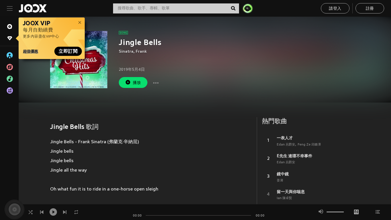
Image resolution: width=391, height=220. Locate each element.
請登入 (335, 9)
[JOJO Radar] (247, 8)
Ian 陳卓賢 (284, 198)
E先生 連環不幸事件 (294, 156)
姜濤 (280, 180)
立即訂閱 (68, 51)
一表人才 (285, 137)
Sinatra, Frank (133, 52)
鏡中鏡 (283, 174)
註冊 (370, 9)
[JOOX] (32, 8)
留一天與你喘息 (291, 191)
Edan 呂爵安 (286, 144)
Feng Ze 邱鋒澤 (309, 144)
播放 (137, 83)
